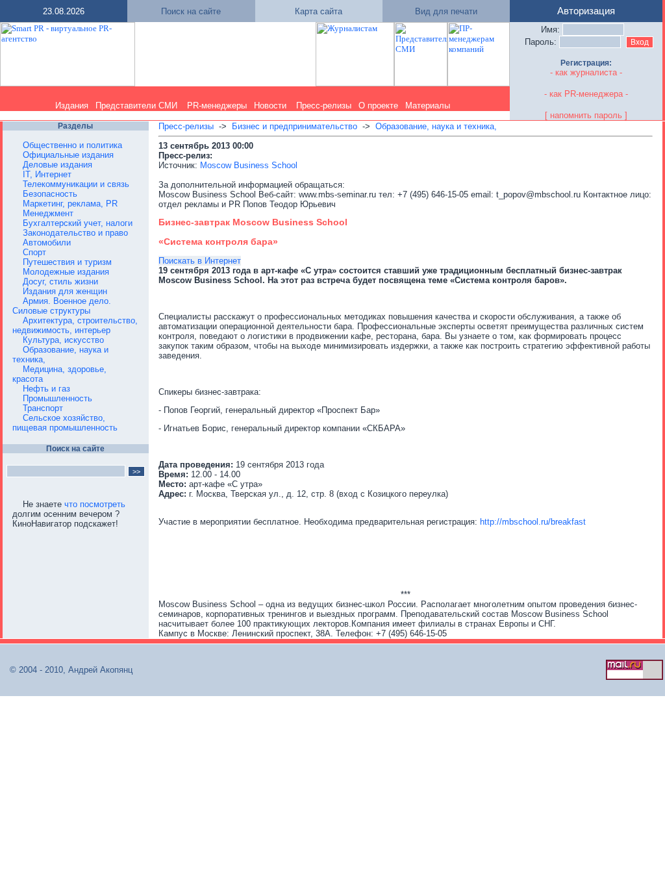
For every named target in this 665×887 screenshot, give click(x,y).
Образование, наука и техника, (436, 126)
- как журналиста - (586, 72)
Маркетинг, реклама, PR (70, 203)
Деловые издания (57, 164)
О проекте (378, 105)
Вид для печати (446, 11)
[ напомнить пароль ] (586, 115)
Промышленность (57, 398)
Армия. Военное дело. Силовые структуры (61, 306)
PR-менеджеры (217, 105)
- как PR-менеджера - (586, 94)
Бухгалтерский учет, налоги (77, 223)
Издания (71, 105)
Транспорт (43, 408)
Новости (270, 105)
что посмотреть (94, 504)
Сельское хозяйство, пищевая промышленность (65, 422)
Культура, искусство (63, 340)
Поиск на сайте (191, 11)
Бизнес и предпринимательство (294, 126)
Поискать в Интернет (199, 261)
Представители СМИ (136, 105)
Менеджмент (48, 213)
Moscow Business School (248, 165)
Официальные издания (68, 155)
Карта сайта (318, 11)
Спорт (34, 252)
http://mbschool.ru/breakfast (533, 522)
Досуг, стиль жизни (60, 281)
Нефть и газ (46, 389)
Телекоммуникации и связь (76, 184)
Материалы (427, 105)
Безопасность (50, 194)
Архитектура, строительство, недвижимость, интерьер (75, 325)
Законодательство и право (75, 233)
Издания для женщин (65, 291)
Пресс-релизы (323, 105)
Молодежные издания (66, 272)
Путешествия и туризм (67, 262)
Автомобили (47, 242)
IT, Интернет (47, 174)
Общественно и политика (72, 145)
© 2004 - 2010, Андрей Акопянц (67, 670)
